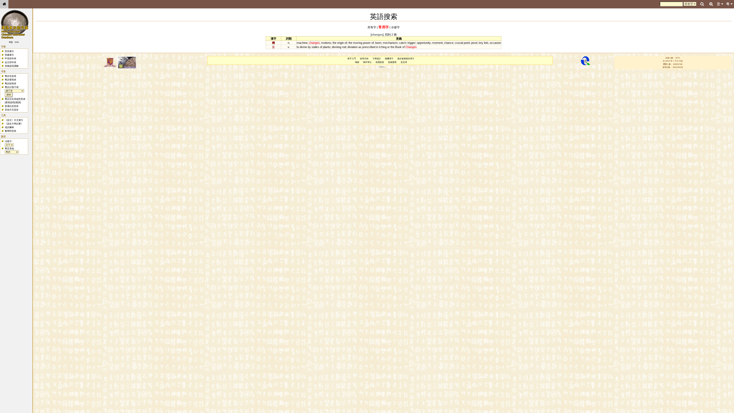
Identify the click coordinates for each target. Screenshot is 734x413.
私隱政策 (380, 62)
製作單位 (367, 62)
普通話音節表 (12, 106)
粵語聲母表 (10, 79)
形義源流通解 (12, 66)
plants (326, 47)
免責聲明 (392, 62)
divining (336, 47)
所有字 (372, 27)
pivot (474, 42)
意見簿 (404, 62)
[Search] (702, 4)
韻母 (13, 102)
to (298, 47)
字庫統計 (377, 58)
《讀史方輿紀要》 (14, 123)
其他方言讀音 (12, 109)
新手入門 (352, 58)
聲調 (18, 102)
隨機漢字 (389, 58)
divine (303, 47)
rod (344, 47)
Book (398, 47)
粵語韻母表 (10, 83)
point (467, 42)
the (334, 42)
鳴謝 (357, 62)
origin (340, 42)
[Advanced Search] (711, 4)
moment (437, 42)
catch (402, 42)
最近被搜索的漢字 (405, 58)
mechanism (390, 42)
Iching (382, 47)
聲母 (7, 102)
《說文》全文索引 (14, 120)
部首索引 (9, 51)
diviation (353, 47)
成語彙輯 (9, 127)
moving (357, 42)
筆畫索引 (9, 55)
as (359, 47)
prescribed (368, 47)
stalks (315, 47)
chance (448, 42)
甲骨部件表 (10, 58)
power (367, 42)
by (309, 47)
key (481, 42)
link (486, 42)
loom (378, 42)
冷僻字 (395, 27)
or (388, 47)
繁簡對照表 (10, 131)
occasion (495, 42)
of (346, 42)
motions (326, 42)
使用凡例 (364, 58)
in (377, 47)
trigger (411, 42)
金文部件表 (10, 62)
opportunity (424, 42)
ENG (17, 42)
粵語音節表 (10, 76)
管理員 (381, 67)
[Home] (4, 4)
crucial (459, 42)
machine (302, 42)
